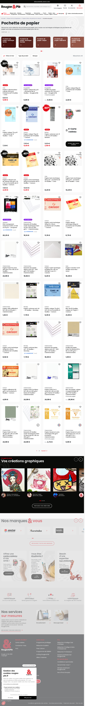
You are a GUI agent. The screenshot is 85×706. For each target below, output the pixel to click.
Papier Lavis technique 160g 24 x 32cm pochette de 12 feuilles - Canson (52, 225)
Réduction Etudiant (42, 645)
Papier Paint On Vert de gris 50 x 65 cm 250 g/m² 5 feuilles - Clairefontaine (10, 434)
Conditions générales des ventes (38, 703)
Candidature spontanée (65, 662)
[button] (71, 7)
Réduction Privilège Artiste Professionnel (65, 648)
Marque (35, 56)
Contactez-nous (20, 645)
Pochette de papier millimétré (60, 39)
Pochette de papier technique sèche (8, 40)
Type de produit (23, 56)
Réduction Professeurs (64, 652)
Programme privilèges (43, 642)
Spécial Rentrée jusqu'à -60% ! (42, 1)
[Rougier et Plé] (7, 645)
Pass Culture (40, 648)
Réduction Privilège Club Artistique (65, 643)
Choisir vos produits (54, 99)
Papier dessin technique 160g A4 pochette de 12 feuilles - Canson (73, 225)
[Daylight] (64, 531)
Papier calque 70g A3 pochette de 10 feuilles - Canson (31, 135)
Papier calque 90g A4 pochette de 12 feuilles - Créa (73, 89)
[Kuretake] (13, 531)
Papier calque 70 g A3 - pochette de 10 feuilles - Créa (10, 134)
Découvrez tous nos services (11, 630)
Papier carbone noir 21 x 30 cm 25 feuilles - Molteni (52, 135)
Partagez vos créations (42, 506)
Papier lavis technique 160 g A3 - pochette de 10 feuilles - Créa (52, 179)
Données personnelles (55, 703)
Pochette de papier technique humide (25, 40)
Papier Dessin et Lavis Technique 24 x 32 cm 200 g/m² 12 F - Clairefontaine (73, 434)
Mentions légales (6, 701)
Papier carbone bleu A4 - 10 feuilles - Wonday (30, 349)
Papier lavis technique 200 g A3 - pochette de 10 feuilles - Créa (73, 179)
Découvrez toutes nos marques (42, 543)
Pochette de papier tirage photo (76, 40)
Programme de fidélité (43, 651)
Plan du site (79, 703)
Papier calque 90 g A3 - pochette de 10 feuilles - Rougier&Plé (31, 91)
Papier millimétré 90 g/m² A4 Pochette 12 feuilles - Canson (9, 391)
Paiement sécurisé (69, 703)
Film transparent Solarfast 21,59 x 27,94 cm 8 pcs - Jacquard (10, 225)
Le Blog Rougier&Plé (42, 654)
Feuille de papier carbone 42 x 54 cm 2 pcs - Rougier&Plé (52, 91)
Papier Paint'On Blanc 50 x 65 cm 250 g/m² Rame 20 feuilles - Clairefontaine (31, 392)
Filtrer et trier (10, 56)
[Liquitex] (38, 531)
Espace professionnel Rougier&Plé (64, 655)
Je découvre (65, 571)
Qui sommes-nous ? (63, 665)
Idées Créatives (41, 657)
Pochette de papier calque (41, 39)
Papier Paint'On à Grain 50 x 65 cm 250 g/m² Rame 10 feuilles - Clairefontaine (52, 392)
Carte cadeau (19, 642)
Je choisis (8, 573)
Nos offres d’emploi (63, 672)
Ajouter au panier (12, 99)
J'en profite (36, 576)
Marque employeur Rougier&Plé (63, 668)
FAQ (16, 648)
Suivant (43, 451)
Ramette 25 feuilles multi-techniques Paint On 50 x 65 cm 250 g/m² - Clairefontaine (31, 226)
